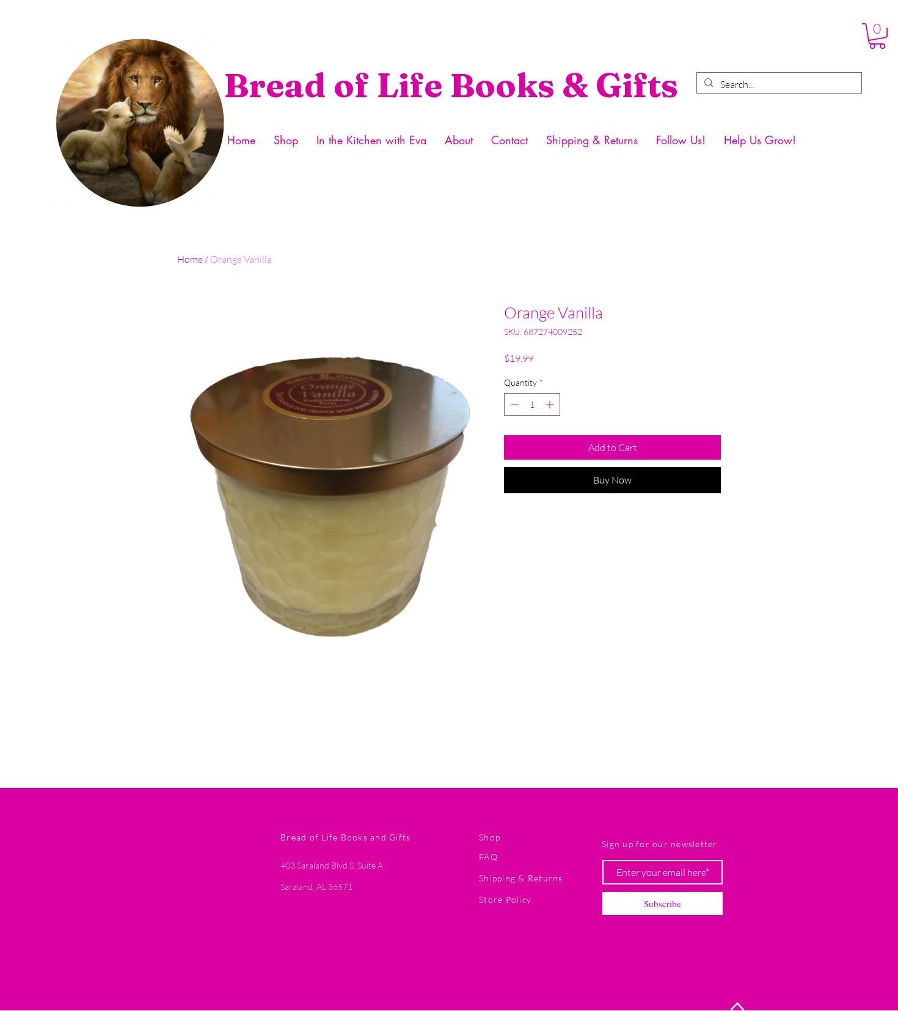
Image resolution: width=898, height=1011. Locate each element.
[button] (877, 36)
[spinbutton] (532, 404)
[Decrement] (513, 404)
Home (190, 259)
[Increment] (550, 404)
